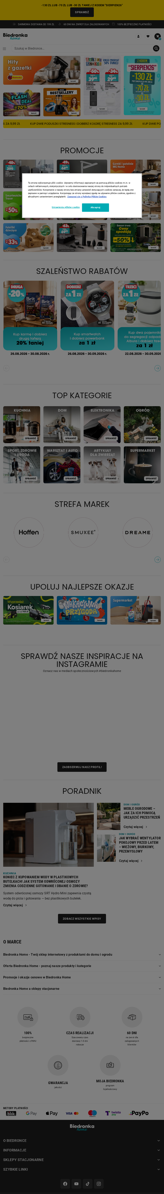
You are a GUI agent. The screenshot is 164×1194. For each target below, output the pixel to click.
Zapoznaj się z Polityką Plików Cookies (87, 196)
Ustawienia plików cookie (66, 207)
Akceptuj (95, 207)
